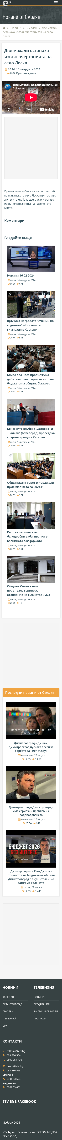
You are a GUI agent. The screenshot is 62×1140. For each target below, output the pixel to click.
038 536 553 (13, 1070)
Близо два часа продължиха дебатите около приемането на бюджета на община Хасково (30, 379)
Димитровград (12, 1004)
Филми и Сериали (46, 1011)
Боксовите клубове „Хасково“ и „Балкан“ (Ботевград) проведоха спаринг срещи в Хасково (31, 433)
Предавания (42, 1004)
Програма (40, 1018)
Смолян (32, 28)
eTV (5, 1025)
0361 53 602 (13, 1087)
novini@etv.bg (15, 1066)
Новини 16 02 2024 (21, 275)
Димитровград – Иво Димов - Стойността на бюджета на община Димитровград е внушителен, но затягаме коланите (31, 877)
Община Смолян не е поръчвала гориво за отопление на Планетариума (28, 590)
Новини (16, 28)
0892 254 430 (14, 1059)
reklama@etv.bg (16, 1051)
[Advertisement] (31, 148)
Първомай (10, 1018)
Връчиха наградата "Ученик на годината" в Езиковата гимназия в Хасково (30, 325)
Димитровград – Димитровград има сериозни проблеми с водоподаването (31, 811)
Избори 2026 (11, 1122)
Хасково (8, 997)
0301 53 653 (13, 1078)
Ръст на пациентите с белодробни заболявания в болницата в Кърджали (27, 536)
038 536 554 (13, 1055)
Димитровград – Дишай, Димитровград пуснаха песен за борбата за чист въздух (31, 747)
